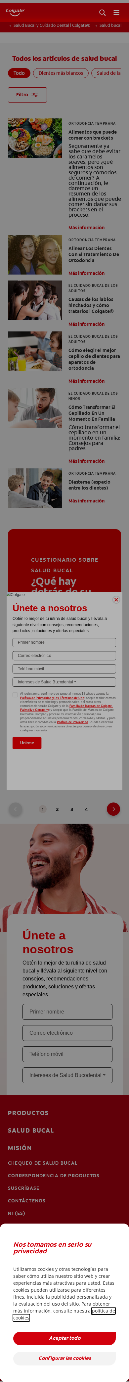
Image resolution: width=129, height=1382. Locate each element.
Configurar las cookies (64, 1358)
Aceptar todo (64, 1338)
